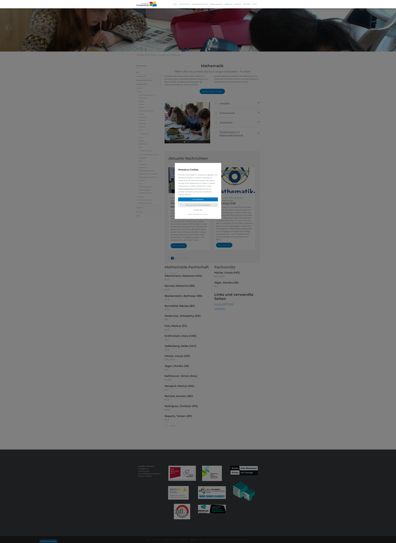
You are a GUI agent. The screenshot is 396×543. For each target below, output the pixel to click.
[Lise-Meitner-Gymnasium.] (146, 4)
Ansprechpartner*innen (199, 4)
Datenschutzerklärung (185, 189)
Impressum (205, 214)
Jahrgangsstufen (216, 4)
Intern (254, 4)
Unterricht (228, 4)
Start (175, 4)
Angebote (237, 4)
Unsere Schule (184, 4)
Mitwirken (246, 4)
